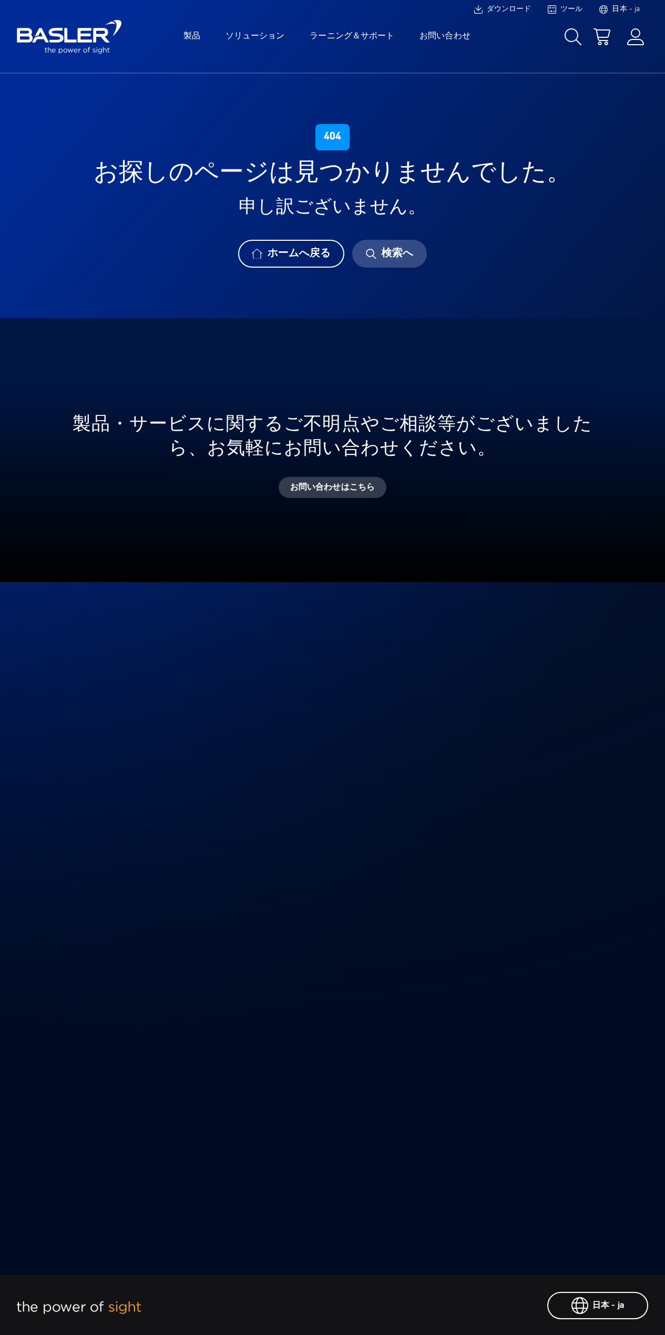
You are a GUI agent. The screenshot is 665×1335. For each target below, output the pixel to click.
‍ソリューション (255, 36)
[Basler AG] (69, 37)
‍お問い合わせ (445, 36)
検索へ (397, 253)
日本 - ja (608, 1305)
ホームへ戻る (299, 253)
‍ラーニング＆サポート (352, 36)
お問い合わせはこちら (332, 487)
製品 (191, 36)
